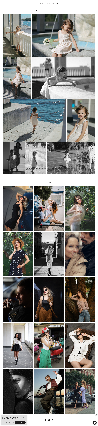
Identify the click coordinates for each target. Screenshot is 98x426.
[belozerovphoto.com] (49, 4)
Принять (20, 422)
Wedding (53, 10)
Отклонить (8, 422)
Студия (36, 10)
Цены (69, 10)
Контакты (77, 10)
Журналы (44, 10)
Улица (28, 10)
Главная (20, 10)
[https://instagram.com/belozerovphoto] (52, 420)
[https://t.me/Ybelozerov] (49, 420)
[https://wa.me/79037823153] (45, 420)
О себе (61, 10)
